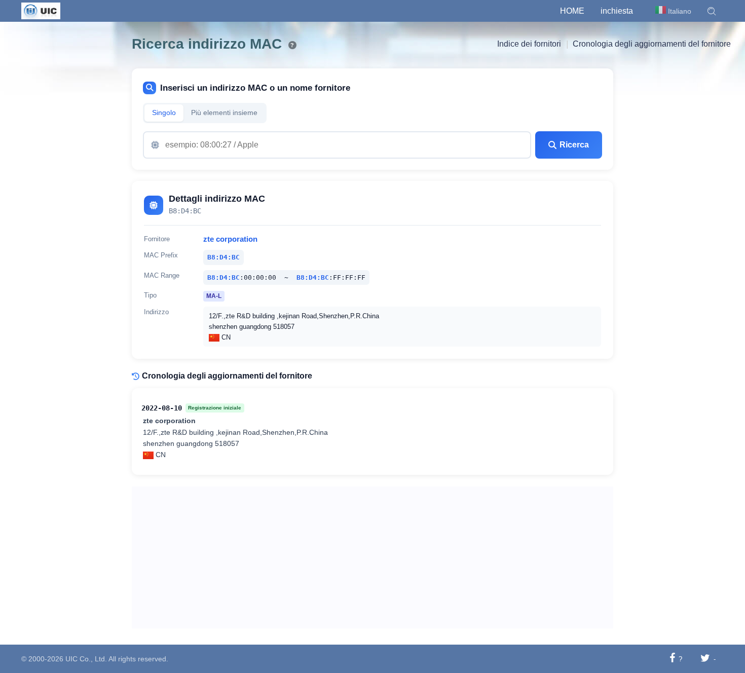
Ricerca (574, 144)
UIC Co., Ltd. (86, 659)
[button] (711, 11)
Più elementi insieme (224, 113)
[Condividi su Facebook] (672, 658)
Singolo (164, 113)
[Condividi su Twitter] (705, 658)
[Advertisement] (373, 557)
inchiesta (617, 11)
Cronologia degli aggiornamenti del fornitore (652, 44)
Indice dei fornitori (529, 44)
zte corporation (230, 239)
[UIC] (40, 10)
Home (572, 11)
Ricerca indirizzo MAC (207, 44)
